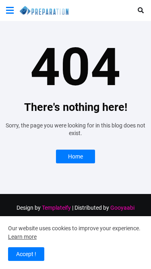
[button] (10, 10)
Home (75, 156)
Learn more (22, 237)
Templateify (56, 207)
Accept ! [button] (26, 254)
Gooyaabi (122, 207)
